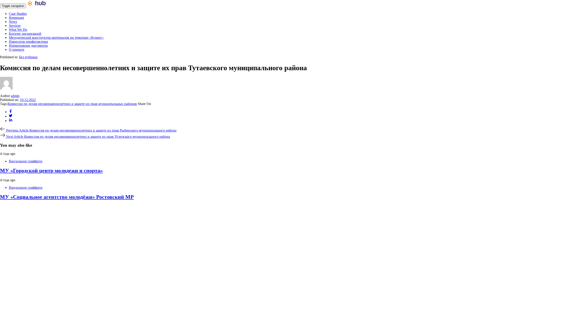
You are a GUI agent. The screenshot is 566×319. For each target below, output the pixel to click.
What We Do (18, 29)
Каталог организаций (25, 33)
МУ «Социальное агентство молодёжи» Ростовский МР (67, 197)
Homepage (16, 17)
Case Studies (18, 14)
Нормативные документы (28, 45)
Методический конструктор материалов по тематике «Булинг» (56, 37)
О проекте (16, 49)
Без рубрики (28, 57)
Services (15, 25)
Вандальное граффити (25, 161)
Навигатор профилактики (28, 41)
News (13, 21)
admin (15, 96)
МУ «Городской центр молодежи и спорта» (51, 170)
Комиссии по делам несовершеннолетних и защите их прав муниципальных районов (72, 104)
